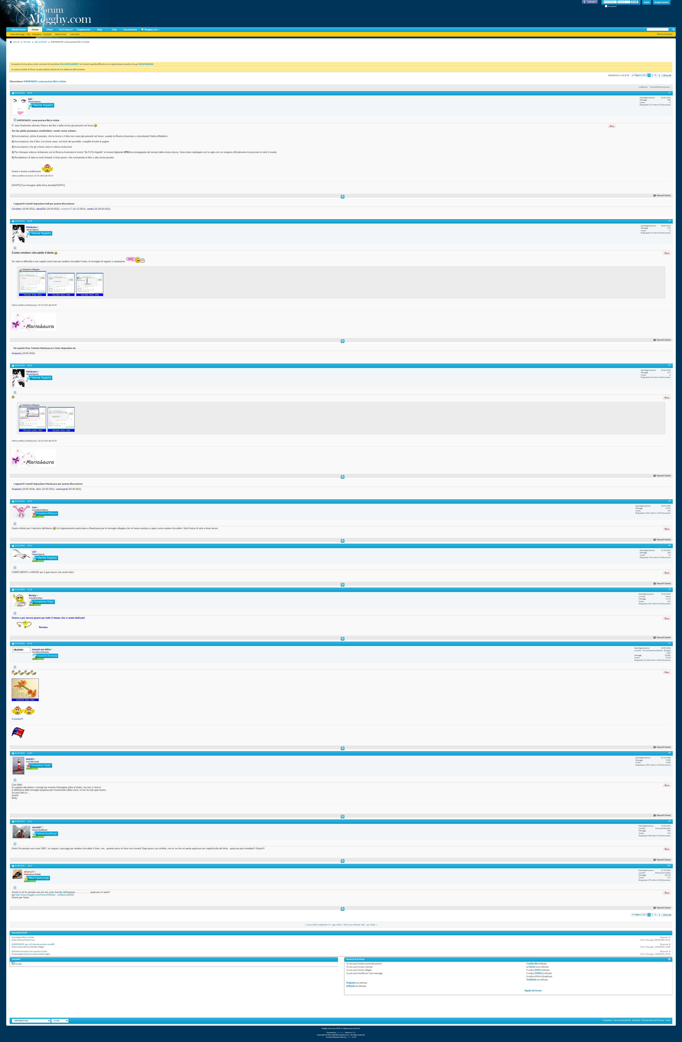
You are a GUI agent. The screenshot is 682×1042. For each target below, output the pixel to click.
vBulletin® (340, 1033)
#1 (670, 93)
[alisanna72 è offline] (17, 874)
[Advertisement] (74, 52)
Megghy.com (151, 29)
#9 (670, 821)
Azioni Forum (61, 34)
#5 (670, 545)
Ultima (666, 75)
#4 (670, 501)
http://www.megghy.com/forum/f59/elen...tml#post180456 (44, 894)
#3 (670, 365)
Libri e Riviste (41, 42)
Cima (668, 1020)
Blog (99, 29)
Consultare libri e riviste (23, 937)
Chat (114, 29)
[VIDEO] (538, 973)
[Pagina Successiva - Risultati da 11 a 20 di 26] (659, 75)
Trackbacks (531, 980)
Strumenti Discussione (659, 87)
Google (18, 964)
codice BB (532, 964)
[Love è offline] (21, 511)
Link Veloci (75, 34)
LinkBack (642, 87)
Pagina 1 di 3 (640, 75)
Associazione (130, 29)
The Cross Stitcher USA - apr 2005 (359, 925)
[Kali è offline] (19, 105)
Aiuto (646, 2)
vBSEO (349, 1037)
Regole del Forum (533, 991)
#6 (670, 589)
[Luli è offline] (21, 554)
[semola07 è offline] (21, 831)
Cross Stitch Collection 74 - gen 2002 (324, 925)
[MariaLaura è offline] (19, 234)
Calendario (36, 34)
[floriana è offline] (20, 600)
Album (49, 29)
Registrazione (662, 2)
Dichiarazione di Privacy (653, 1020)
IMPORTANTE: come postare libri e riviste (44, 81)
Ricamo (27, 42)
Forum (35, 29)
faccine (532, 967)
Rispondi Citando (664, 196)
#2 (670, 221)
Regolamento (83, 29)
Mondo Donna (19, 29)
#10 (669, 866)
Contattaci (607, 1020)
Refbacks (350, 986)
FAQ (28, 34)
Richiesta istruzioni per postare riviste (29, 951)
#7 (670, 643)
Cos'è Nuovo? (66, 29)
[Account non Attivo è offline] (21, 649)
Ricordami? (612, 6)
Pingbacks (351, 983)
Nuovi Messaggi (18, 34)
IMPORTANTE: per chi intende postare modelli (33, 944)
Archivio (636, 1020)
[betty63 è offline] (18, 765)
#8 (670, 753)
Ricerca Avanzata (664, 34)
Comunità (47, 34)
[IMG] (537, 970)
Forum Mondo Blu (622, 1020)
